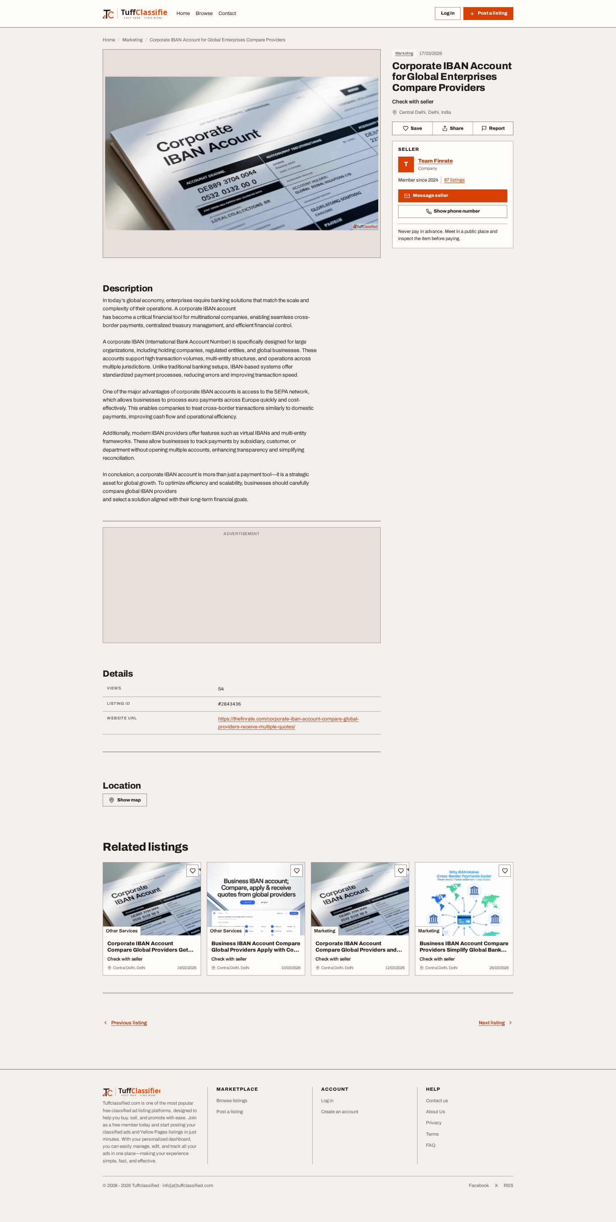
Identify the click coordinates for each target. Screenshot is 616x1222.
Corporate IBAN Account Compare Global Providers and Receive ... (356, 950)
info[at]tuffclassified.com (188, 1185)
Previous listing (129, 1022)
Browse (204, 13)
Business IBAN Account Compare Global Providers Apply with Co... (255, 947)
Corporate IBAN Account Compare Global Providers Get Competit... (147, 950)
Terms (432, 1134)
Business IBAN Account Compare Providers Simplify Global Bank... (464, 947)
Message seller (430, 195)
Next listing (492, 1022)
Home (183, 13)
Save (416, 128)
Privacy (434, 1122)
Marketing (404, 53)
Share (456, 128)
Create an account (339, 1111)
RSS (508, 1185)
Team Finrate (435, 161)
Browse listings (231, 1100)
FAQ (430, 1145)
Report (497, 128)
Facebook (479, 1185)
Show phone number (457, 211)
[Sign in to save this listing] (192, 871)
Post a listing (229, 1111)
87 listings (454, 180)
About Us (435, 1111)
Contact (227, 13)
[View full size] (242, 153)
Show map (129, 800)
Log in (448, 13)
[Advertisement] (241, 588)
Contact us (437, 1100)
